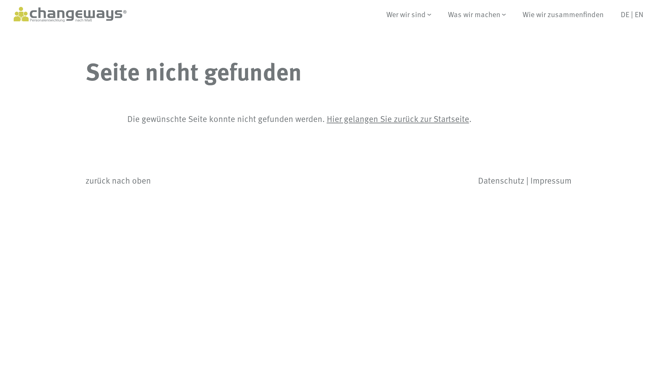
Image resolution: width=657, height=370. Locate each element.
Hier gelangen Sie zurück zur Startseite (398, 118)
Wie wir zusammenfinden (563, 14)
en (639, 14)
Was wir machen (474, 14)
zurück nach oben (118, 180)
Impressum (550, 180)
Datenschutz (501, 180)
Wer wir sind (406, 14)
